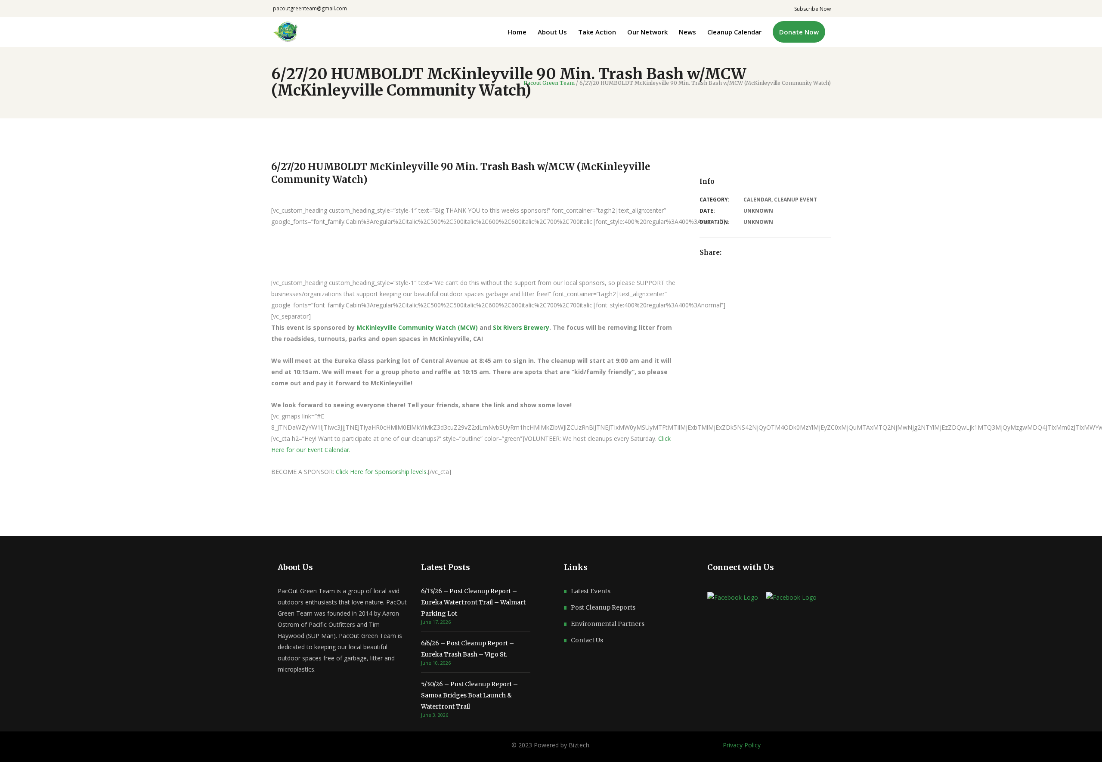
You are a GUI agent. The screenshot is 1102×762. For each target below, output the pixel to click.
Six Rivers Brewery (521, 327)
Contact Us (587, 640)
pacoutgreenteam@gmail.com (310, 8)
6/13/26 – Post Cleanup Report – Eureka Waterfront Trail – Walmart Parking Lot (473, 602)
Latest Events (590, 591)
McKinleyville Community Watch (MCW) (417, 327)
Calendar (757, 199)
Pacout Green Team (549, 83)
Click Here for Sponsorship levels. (382, 472)
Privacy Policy (742, 745)
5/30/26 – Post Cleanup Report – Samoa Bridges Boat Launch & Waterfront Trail (469, 695)
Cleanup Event (795, 199)
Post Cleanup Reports (603, 607)
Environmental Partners (607, 624)
